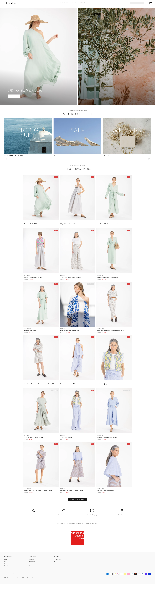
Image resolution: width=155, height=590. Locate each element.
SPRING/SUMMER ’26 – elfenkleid (13, 156)
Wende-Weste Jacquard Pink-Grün (33, 277)
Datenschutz (32, 561)
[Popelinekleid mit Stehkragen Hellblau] (114, 410)
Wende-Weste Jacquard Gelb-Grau (106, 384)
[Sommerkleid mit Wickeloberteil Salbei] (114, 250)
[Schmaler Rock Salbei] (41, 304)
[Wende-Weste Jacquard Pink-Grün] (41, 250)
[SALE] (77, 136)
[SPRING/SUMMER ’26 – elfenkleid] (28, 136)
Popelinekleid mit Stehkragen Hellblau (107, 437)
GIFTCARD (106, 156)
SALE (55, 156)
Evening (82, 2)
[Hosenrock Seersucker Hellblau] (77, 357)
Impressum (31, 559)
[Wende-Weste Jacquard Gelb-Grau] (114, 357)
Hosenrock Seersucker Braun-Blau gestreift (71, 491)
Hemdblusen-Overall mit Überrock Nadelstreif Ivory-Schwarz (40, 384)
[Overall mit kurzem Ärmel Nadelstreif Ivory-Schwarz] (114, 304)
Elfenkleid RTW (27, 222)
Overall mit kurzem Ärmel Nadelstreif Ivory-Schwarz (110, 331)
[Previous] (5, 159)
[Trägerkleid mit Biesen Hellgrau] (77, 197)
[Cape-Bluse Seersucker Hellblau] (114, 464)
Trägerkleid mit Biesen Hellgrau (68, 224)
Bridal (74, 2)
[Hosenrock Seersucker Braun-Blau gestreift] (77, 464)
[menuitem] (65, 3)
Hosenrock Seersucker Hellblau (68, 384)
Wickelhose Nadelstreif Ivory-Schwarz (70, 277)
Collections (64, 2)
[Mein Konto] (146, 3)
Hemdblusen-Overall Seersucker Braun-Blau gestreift (38, 491)
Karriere (6, 563)
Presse (5, 561)
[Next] (149, 159)
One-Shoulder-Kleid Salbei (31, 224)
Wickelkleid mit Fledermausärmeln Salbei (108, 224)
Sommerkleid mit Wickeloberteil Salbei (107, 277)
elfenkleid (26, 435)
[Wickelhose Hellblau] (77, 410)
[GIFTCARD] (127, 136)
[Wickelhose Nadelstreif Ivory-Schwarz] (77, 250)
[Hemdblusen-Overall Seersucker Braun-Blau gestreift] (41, 464)
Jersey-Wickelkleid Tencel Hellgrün (33, 437)
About (5, 559)
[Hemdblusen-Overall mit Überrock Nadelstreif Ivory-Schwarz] (41, 357)
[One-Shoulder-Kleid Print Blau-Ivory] (77, 304)
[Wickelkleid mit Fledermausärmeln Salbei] (114, 197)
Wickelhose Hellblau (66, 437)
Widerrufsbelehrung (34, 566)
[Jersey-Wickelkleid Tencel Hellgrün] (41, 410)
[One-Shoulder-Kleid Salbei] (41, 197)
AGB (30, 563)
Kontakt (6, 566)
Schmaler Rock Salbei (30, 331)
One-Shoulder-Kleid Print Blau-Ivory (69, 331)
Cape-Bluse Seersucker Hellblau (105, 491)
